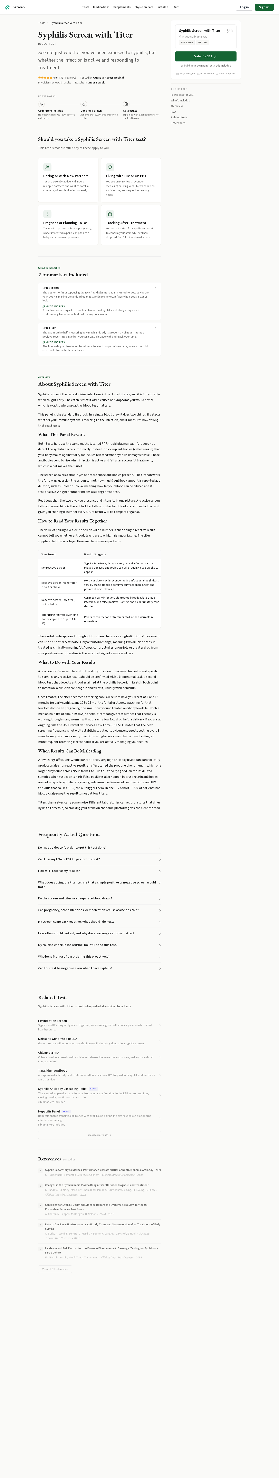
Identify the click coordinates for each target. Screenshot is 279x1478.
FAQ (173, 112)
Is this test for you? (182, 95)
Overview (177, 106)
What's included (180, 101)
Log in (244, 7)
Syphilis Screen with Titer (66, 23)
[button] (99, 847)
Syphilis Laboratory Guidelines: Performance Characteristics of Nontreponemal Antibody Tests (103, 1170)
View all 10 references (55, 1269)
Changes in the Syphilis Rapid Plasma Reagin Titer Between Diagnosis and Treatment (97, 1185)
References (178, 123)
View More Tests (98, 1135)
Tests (41, 23)
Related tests (179, 117)
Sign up (264, 7)
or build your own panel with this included (206, 66)
